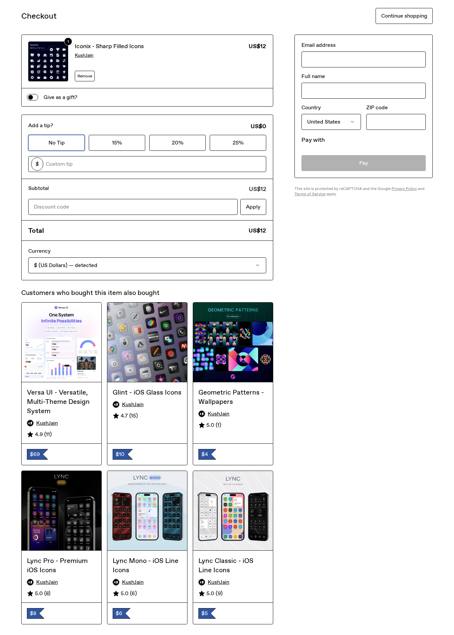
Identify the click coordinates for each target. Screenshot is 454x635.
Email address (318, 45)
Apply (253, 207)
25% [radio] (238, 142)
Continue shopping (404, 16)
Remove (84, 76)
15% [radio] (117, 142)
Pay (363, 163)
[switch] (32, 97)
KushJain (84, 55)
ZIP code (377, 107)
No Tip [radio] (57, 142)
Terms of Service (309, 194)
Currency (39, 251)
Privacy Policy (404, 188)
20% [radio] (177, 142)
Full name (313, 76)
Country (311, 107)
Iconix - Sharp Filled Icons (109, 46)
